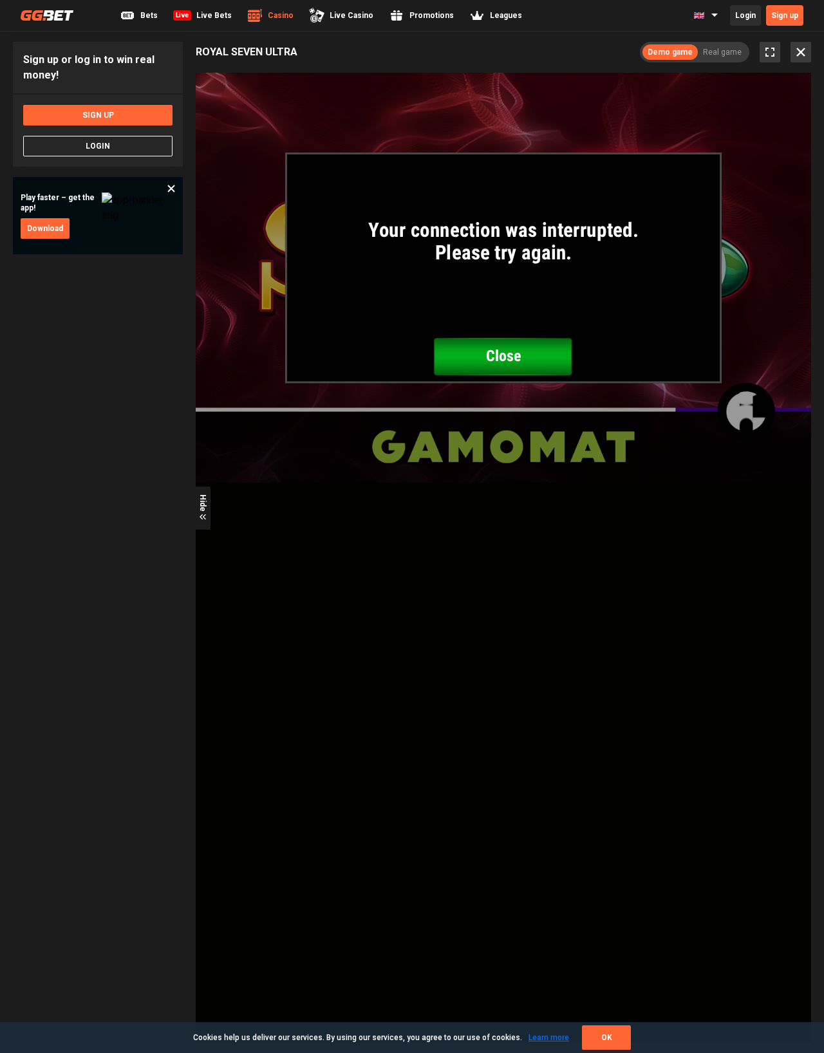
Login (745, 15)
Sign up (784, 15)
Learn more (549, 1037)
